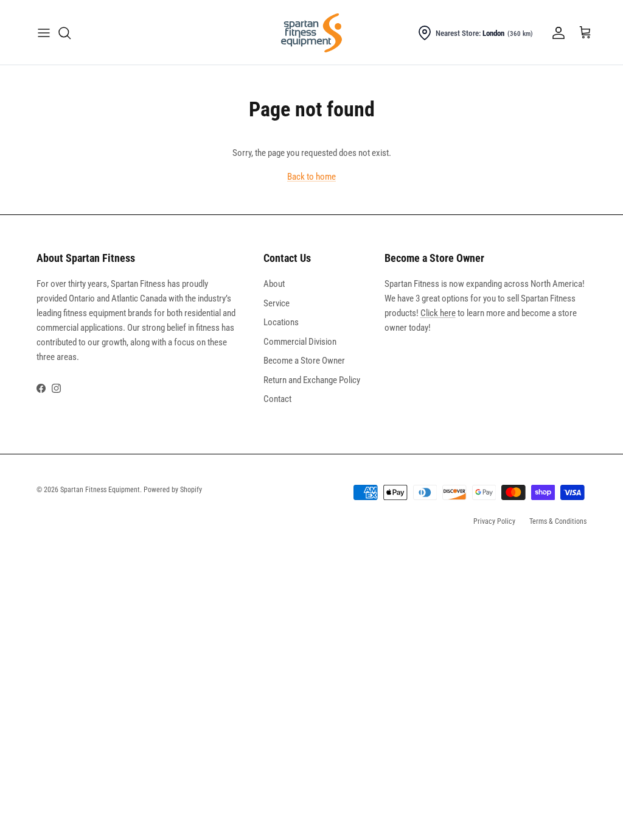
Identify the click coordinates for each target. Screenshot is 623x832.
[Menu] (43, 32)
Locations (281, 322)
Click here (438, 313)
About (274, 283)
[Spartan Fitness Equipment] (311, 32)
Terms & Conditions (557, 521)
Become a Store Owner (304, 360)
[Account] (556, 33)
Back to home (311, 176)
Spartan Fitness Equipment (100, 489)
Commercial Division (299, 341)
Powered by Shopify (173, 489)
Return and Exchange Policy (311, 380)
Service (276, 303)
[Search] (64, 33)
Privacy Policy (494, 521)
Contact (277, 398)
